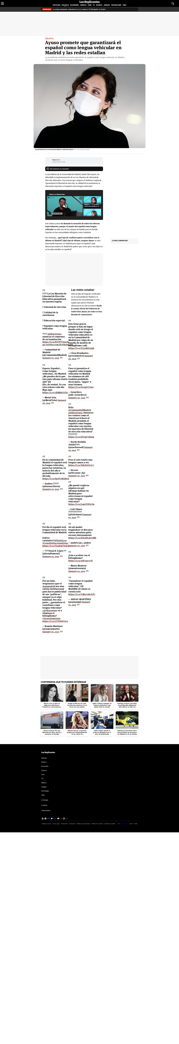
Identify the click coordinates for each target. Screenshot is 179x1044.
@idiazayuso (50, 610)
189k (48, 818)
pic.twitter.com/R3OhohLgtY (57, 344)
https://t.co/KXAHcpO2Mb (82, 537)
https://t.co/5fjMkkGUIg (55, 392)
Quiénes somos (46, 823)
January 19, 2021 (50, 358)
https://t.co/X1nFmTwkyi (55, 545)
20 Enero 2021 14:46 (58, 162)
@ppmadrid (48, 586)
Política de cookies (97, 823)
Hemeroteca (46, 810)
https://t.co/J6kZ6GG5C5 (81, 465)
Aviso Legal (56, 823)
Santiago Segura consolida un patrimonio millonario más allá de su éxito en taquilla (127, 705)
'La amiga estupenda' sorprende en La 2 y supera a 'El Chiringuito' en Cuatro (74, 9)
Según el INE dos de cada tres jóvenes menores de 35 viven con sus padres (77, 705)
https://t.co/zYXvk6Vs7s (55, 621)
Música (99, 5)
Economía (74, 5)
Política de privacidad (83, 823)
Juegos (107, 5)
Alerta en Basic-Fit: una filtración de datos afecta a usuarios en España (51, 732)
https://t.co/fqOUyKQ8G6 (55, 478)
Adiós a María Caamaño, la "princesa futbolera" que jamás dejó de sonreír (102, 705)
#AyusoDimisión (51, 618)
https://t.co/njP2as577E (80, 560)
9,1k (60, 818)
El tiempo (44, 800)
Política (65, 5)
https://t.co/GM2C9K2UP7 (81, 594)
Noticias (56, 5)
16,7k (54, 818)
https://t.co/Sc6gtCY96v (81, 387)
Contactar (72, 823)
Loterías (44, 805)
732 (66, 818)
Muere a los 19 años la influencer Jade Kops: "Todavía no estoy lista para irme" (52, 705)
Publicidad (64, 823)
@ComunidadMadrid (79, 410)
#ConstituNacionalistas (55, 543)
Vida (124, 5)
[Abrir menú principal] (2, 3)
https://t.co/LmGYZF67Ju (81, 504)
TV (94, 5)
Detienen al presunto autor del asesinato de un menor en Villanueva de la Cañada (127, 732)
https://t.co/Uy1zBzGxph (81, 348)
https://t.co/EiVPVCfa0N (55, 341)
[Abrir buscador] (173, 3)
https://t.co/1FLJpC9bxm (81, 436)
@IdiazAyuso (54, 333)
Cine (89, 5)
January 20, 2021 (76, 397)
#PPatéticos (60, 540)
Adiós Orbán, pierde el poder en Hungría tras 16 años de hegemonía (102, 732)
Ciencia (83, 5)
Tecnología (116, 5)
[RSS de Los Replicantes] (43, 818)
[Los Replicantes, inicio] (89, 2)
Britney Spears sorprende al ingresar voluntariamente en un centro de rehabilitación (77, 732)
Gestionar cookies (110, 823)
